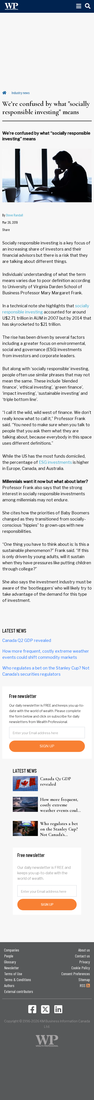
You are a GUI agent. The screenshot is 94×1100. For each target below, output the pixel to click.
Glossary (10, 961)
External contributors (18, 991)
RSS (83, 985)
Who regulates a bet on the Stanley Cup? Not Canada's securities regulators (59, 829)
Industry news (21, 92)
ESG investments (55, 462)
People (8, 955)
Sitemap (84, 979)
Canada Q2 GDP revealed (26, 640)
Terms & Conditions (17, 979)
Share (6, 229)
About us (84, 949)
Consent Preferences (75, 973)
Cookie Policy (80, 967)
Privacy (84, 961)
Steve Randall (14, 215)
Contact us (82, 955)
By (12, 215)
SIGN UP (47, 746)
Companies (11, 949)
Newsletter (11, 967)
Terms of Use (13, 973)
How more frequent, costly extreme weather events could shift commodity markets (60, 805)
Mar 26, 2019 (10, 222)
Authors (9, 985)
